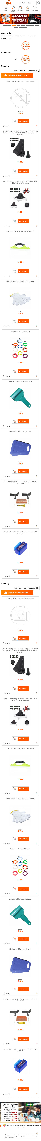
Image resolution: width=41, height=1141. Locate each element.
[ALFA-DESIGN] (25, 45)
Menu (5, 10)
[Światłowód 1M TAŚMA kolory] (20, 358)
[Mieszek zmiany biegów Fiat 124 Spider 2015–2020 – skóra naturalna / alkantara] (20, 208)
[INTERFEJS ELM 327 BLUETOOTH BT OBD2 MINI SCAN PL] (20, 558)
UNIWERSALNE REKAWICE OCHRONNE (20, 281)
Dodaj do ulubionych (37, 126)
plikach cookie (9, 1137)
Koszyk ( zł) (35, 10)
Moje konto (20, 10)
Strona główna (13, 11)
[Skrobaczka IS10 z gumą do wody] (20, 408)
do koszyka (23, 121)
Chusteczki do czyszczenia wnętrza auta (20, 81)
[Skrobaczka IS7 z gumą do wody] (20, 458)
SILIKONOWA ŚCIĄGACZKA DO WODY (20, 231)
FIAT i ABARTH (25, 36)
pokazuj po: (32, 70)
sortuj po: (15, 70)
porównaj (7, 125)
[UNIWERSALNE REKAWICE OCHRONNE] (20, 308)
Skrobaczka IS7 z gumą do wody (20, 431)
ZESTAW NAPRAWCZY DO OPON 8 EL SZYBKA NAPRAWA (20, 482)
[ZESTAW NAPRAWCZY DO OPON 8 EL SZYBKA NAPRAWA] (20, 508)
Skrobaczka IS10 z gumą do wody (20, 381)
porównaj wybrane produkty (18, 75)
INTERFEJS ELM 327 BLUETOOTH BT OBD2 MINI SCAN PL (20, 532)
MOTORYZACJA (15, 36)
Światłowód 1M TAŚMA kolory (20, 331)
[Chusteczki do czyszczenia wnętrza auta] (20, 108)
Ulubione (28, 10)
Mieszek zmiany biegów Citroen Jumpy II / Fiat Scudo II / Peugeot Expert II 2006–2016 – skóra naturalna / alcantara (20, 132)
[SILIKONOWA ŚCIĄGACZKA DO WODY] (20, 258)
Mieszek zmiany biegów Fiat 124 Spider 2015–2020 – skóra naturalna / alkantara (20, 182)
